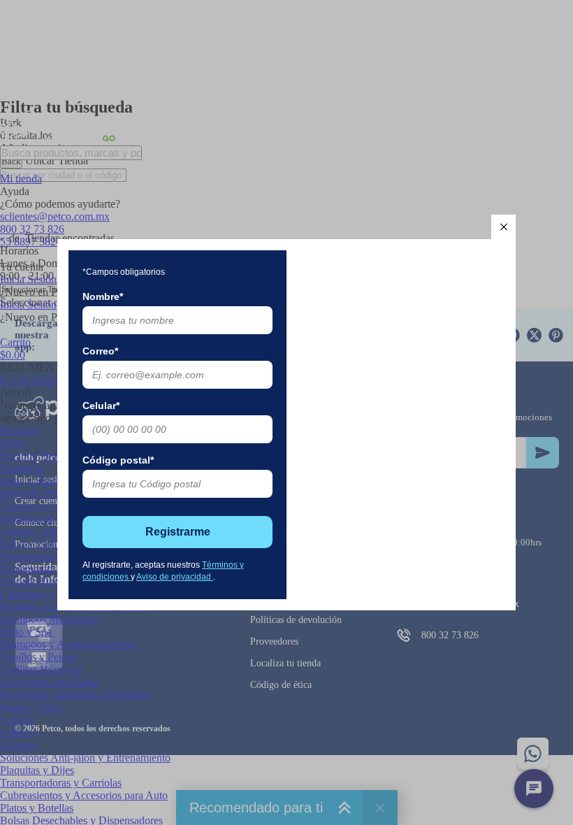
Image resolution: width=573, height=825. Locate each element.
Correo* (100, 351)
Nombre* (102, 296)
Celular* (100, 405)
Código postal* (118, 460)
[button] (503, 227)
